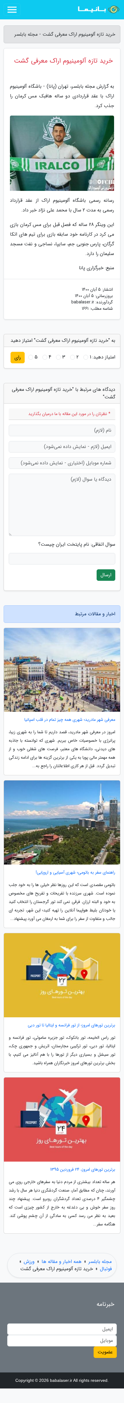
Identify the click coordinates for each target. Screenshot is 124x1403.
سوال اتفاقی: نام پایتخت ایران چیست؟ (76, 544)
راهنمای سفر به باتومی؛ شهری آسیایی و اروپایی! (75, 872)
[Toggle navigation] (12, 10)
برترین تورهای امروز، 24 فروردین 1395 (82, 1169)
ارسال (106, 575)
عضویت (105, 1352)
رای (17, 357)
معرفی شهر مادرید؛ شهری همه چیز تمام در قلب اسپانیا (69, 720)
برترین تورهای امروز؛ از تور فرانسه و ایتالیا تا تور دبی (71, 1025)
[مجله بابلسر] (98, 9)
